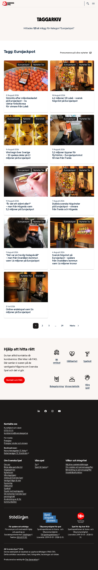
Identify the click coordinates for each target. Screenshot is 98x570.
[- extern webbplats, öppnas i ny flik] (38, 411)
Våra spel (87, 386)
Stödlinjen (27, 535)
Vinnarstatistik (72, 386)
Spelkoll (87, 361)
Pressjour (7, 440)
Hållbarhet (72, 361)
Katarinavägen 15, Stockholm (15, 453)
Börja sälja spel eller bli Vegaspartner (13, 468)
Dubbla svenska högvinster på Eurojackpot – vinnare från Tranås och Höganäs (66, 206)
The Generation (31, 559)
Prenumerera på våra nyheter (74, 52)
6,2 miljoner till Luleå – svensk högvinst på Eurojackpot (67, 99)
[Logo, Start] (8, 3)
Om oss (7, 464)
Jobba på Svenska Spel (13, 478)
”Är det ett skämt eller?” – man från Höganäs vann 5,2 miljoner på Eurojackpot (20, 206)
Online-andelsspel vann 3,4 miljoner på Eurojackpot (19, 311)
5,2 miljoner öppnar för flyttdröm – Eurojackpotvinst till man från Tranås (67, 155)
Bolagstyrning (57, 386)
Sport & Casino (41, 467)
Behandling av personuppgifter (79, 470)
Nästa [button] (72, 325)
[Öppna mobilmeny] (93, 3)
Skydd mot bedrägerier (13, 491)
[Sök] (87, 3)
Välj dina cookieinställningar (77, 464)
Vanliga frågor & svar (12, 480)
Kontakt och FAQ (14, 380)
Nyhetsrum (8, 472)
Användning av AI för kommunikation (12, 500)
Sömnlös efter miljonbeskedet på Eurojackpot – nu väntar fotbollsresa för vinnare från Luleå (21, 102)
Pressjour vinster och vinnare (16, 443)
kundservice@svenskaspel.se (16, 433)
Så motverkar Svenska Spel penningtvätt (15, 495)
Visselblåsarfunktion (74, 472)
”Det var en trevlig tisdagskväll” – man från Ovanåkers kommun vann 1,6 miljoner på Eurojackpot (22, 258)
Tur (36, 464)
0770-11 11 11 (8, 430)
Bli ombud (56, 361)
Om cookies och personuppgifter (79, 467)
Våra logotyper (10, 475)
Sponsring (8, 483)
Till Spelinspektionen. (49, 535)
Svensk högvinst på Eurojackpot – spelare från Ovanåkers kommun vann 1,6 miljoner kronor (64, 259)
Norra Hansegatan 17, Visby (15, 450)
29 (62, 325)
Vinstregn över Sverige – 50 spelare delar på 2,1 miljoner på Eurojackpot (18, 155)
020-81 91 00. (22, 537)
